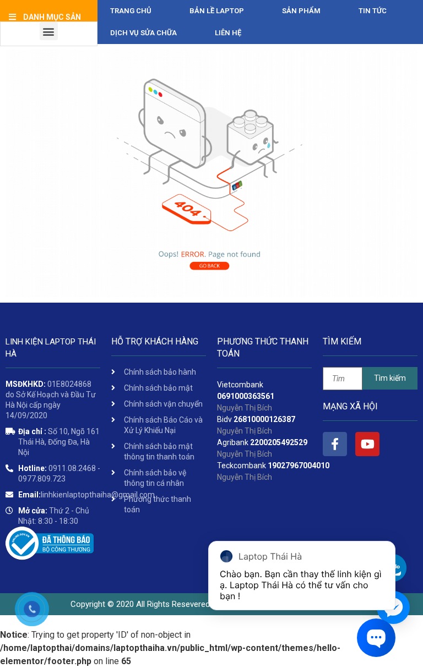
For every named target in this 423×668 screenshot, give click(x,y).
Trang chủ (130, 11)
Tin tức (373, 11)
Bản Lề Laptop (216, 11)
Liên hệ (228, 33)
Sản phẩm (301, 11)
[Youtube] (367, 444)
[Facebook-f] (335, 444)
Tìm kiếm (390, 378)
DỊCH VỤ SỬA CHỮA (143, 33)
